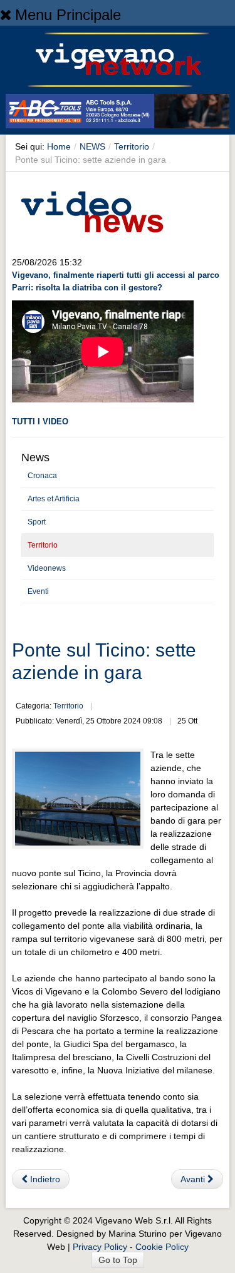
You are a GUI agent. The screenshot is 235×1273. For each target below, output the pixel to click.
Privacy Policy (100, 1247)
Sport (37, 522)
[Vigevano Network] (118, 60)
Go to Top (117, 1260)
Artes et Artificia (54, 498)
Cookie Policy (162, 1247)
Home (59, 146)
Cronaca (42, 475)
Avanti (193, 1179)
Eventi (38, 591)
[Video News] (91, 210)
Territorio (131, 146)
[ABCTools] (117, 113)
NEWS (92, 146)
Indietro (44, 1179)
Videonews (47, 568)
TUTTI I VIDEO (40, 421)
